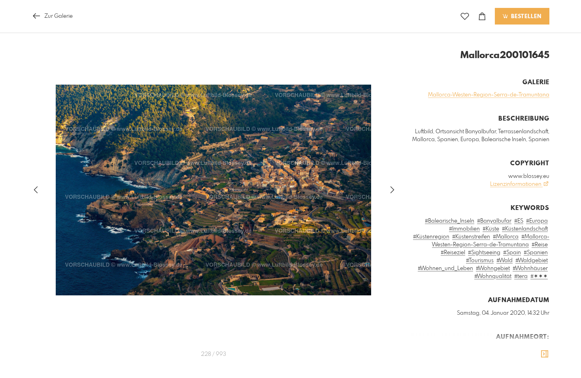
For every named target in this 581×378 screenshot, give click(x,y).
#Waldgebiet (531, 260)
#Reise (540, 245)
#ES (518, 221)
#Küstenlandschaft (525, 229)
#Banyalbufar (494, 221)
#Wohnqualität (492, 276)
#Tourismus (480, 260)
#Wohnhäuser (530, 268)
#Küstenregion (431, 237)
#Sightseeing (484, 252)
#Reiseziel (453, 252)
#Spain (512, 252)
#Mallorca (506, 237)
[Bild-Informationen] (544, 354)
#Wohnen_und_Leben (445, 268)
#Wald (504, 260)
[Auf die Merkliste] (465, 16)
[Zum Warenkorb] (482, 16)
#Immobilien (464, 229)
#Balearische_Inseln (449, 221)
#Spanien (536, 252)
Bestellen (525, 16)
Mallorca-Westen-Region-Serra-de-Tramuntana (488, 95)
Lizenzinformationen (516, 184)
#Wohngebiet (493, 268)
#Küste (491, 229)
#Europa (537, 221)
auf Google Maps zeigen (511, 350)
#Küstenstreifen (471, 237)
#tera (521, 276)
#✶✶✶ (539, 276)
